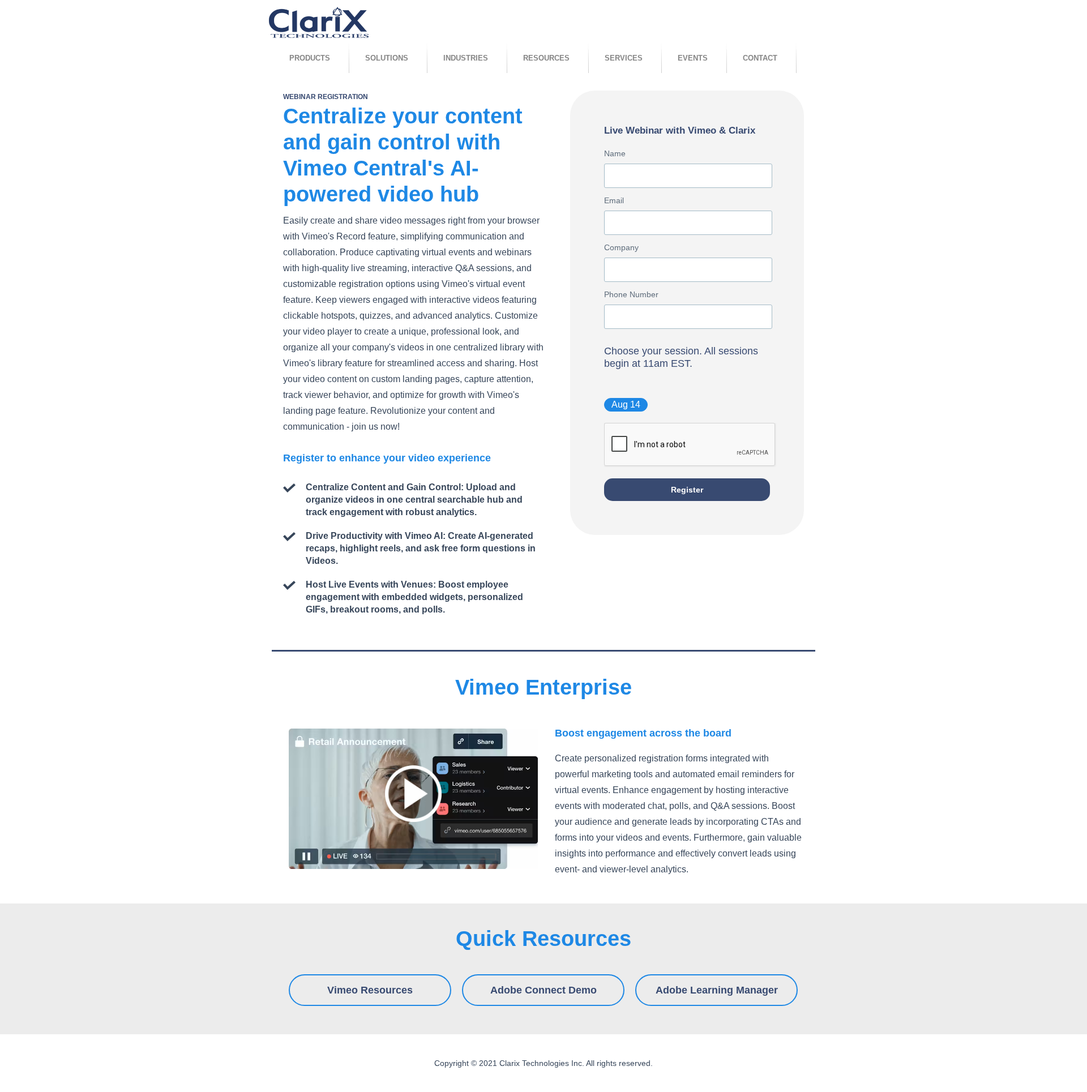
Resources (546, 58)
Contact (760, 58)
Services (624, 58)
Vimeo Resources (370, 990)
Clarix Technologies (319, 23)
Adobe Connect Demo (543, 990)
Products (309, 58)
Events (693, 58)
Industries (465, 58)
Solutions (386, 58)
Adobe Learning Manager (717, 990)
